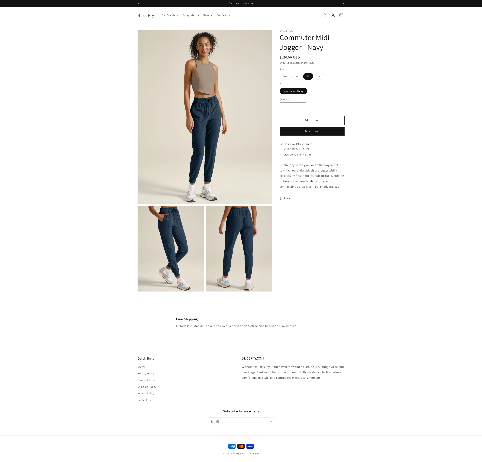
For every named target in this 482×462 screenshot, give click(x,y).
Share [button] (286, 198)
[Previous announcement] (139, 3)
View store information (298, 154)
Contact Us (144, 400)
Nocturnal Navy (293, 91)
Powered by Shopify (249, 453)
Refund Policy (145, 393)
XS (287, 77)
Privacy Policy (145, 373)
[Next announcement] (343, 3)
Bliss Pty (235, 453)
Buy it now (312, 131)
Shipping (284, 62)
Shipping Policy (146, 386)
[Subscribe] (270, 421)
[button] (169, 15)
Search (141, 367)
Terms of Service (147, 380)
